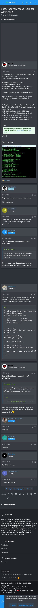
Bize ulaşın (4, 552)
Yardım (4, 578)
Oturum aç (4, 562)
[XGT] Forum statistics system (15, 587)
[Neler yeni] (31, 2)
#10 (35, 480)
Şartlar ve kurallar (15, 574)
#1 (35, 71)
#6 (35, 373)
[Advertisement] (19, 41)
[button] (3, 2)
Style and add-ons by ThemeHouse (13, 589)
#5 (35, 294)
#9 (35, 462)
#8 (35, 444)
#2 (35, 195)
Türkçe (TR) (5, 571)
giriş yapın (20, 130)
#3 (35, 217)
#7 (35, 427)
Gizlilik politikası (28, 574)
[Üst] (15, 577)
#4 (35, 238)
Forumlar (4, 548)
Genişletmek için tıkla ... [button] (19, 402)
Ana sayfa (4, 545)
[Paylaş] (32, 71)
